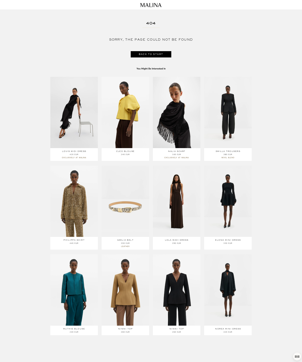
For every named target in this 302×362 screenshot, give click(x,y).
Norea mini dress (228, 329)
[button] (297, 356)
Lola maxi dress (176, 240)
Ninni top (125, 329)
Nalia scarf (176, 151)
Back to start (151, 54)
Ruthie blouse (74, 329)
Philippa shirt (74, 240)
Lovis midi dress (74, 151)
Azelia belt (125, 240)
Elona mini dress (228, 240)
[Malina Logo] (151, 5)
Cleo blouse (125, 151)
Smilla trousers (228, 151)
